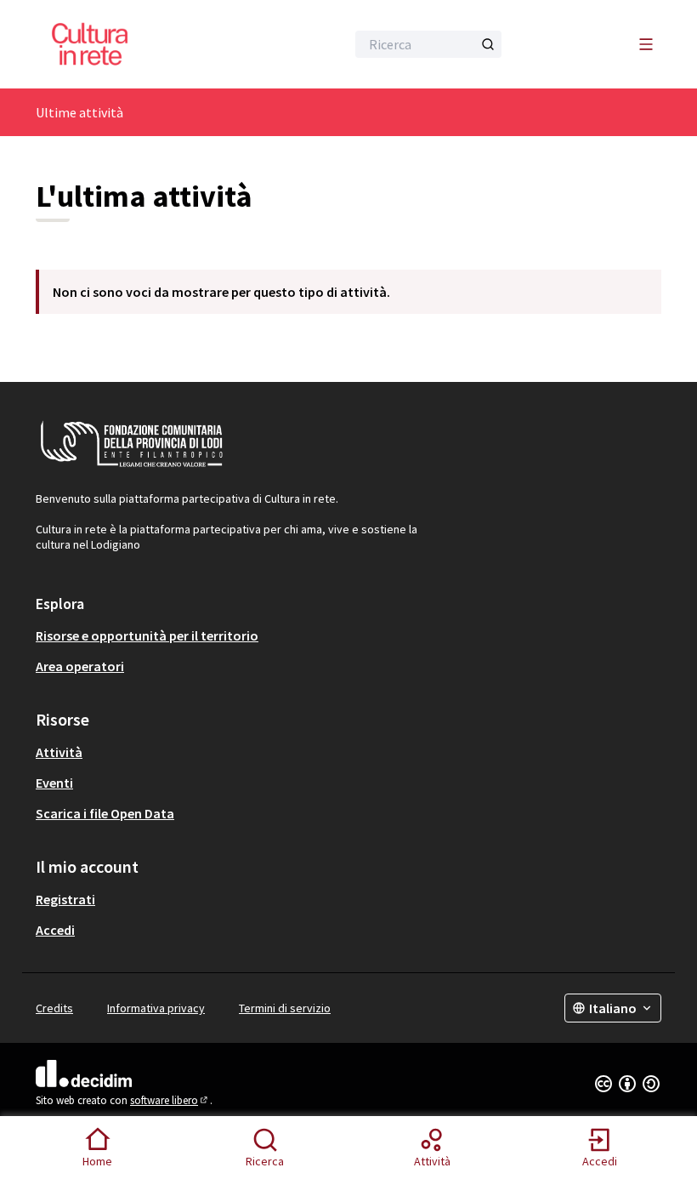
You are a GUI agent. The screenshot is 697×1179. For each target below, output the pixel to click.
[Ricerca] (488, 44)
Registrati (65, 899)
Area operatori (80, 666)
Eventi (54, 782)
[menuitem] (348, 635)
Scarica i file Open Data (105, 813)
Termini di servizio (285, 1008)
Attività (59, 751)
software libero (170, 1100)
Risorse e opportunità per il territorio (147, 635)
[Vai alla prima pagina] (149, 44)
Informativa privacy (156, 1008)
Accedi (55, 929)
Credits (54, 1008)
